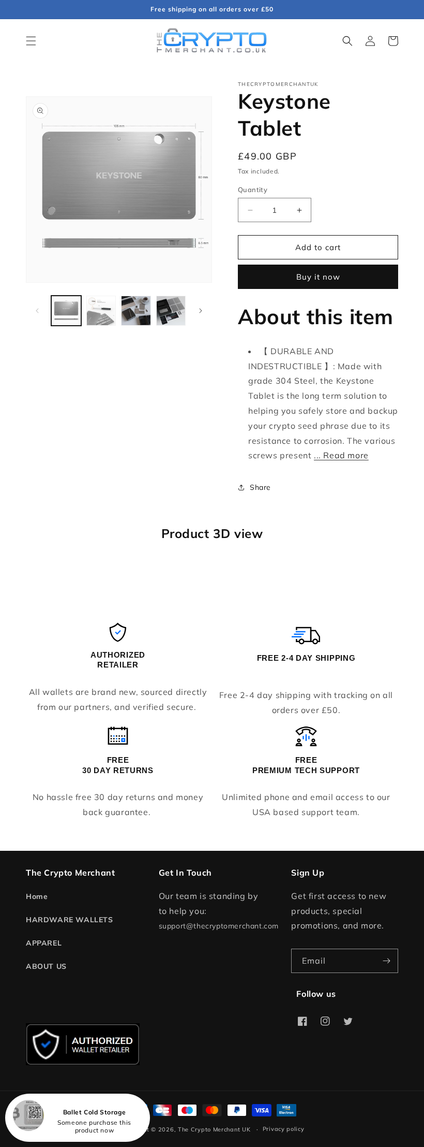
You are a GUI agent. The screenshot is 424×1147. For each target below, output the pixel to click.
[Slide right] (200, 310)
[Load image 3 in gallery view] (136, 311)
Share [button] (260, 487)
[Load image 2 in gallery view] (101, 311)
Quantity (252, 189)
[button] (31, 41)
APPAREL (44, 943)
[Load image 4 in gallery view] (171, 311)
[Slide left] (37, 310)
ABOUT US (46, 966)
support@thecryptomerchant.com (219, 926)
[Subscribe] (386, 961)
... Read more (341, 455)
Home (37, 896)
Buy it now (318, 277)
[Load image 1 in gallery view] (66, 311)
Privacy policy (284, 1129)
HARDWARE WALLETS (69, 919)
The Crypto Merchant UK (214, 1129)
